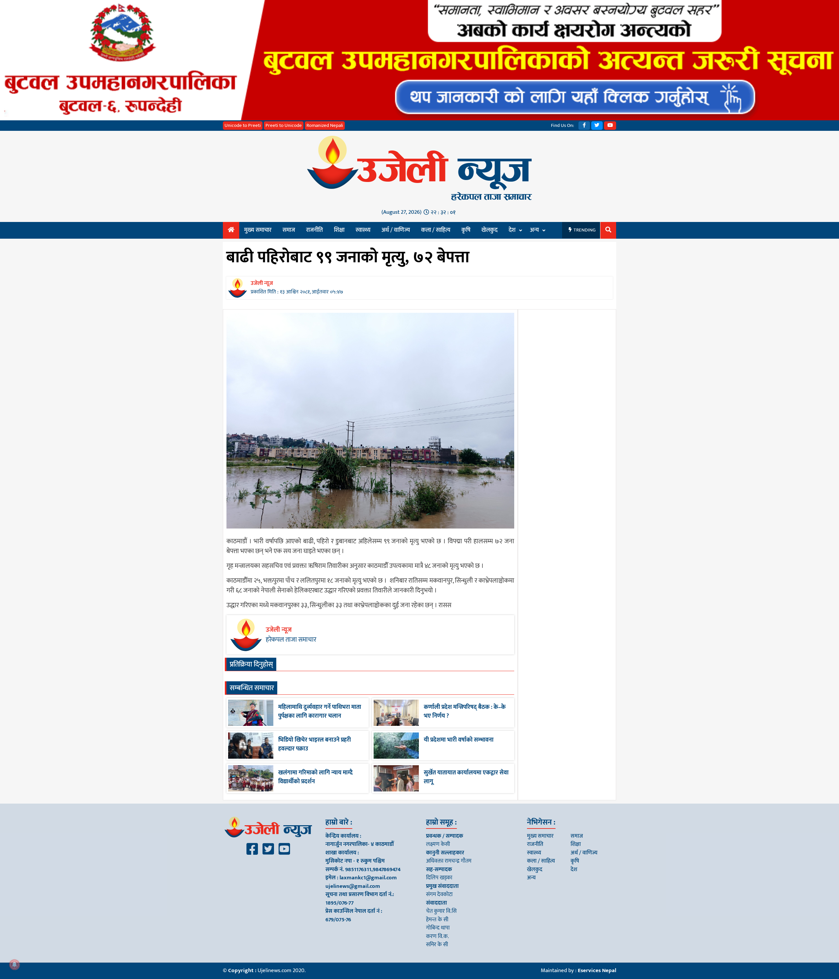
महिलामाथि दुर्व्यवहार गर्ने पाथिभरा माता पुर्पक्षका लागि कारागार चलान (319, 711)
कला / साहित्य (435, 230)
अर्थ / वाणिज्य (395, 230)
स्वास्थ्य (363, 230)
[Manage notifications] (14, 964)
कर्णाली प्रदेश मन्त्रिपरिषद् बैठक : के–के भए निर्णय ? (465, 711)
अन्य (534, 230)
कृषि (465, 230)
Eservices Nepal (597, 970)
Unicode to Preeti (242, 125)
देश (512, 230)
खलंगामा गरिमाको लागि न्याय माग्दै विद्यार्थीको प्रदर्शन (315, 777)
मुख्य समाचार (257, 230)
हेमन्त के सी (437, 919)
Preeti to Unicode (283, 125)
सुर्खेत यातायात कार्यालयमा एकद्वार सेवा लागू (466, 777)
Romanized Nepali (324, 125)
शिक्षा (339, 230)
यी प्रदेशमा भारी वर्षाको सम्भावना (459, 740)
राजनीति (314, 230)
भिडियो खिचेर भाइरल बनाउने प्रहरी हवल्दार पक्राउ (314, 744)
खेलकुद (489, 230)
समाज (289, 230)
